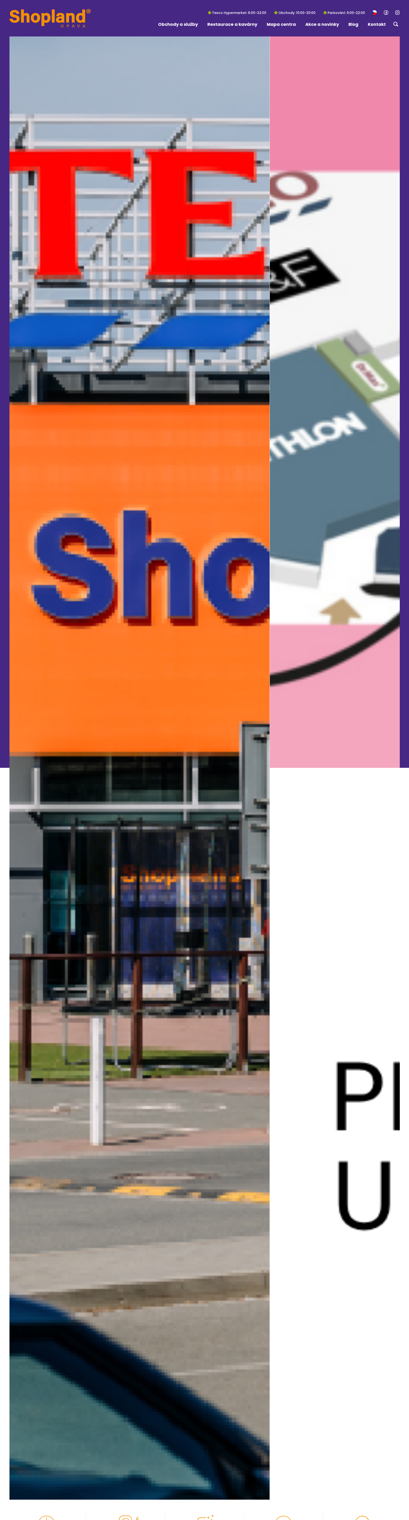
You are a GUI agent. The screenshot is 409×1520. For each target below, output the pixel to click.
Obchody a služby (178, 24)
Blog (353, 24)
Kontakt (377, 24)
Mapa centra (281, 24)
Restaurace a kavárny (232, 24)
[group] (335, 402)
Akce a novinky (322, 24)
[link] (386, 12)
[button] (374, 12)
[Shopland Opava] (50, 18)
